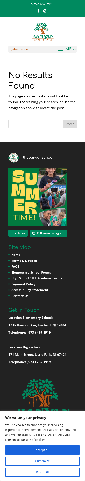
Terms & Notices (24, 261)
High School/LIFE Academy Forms (36, 278)
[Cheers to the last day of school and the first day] (37, 197)
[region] (42, 446)
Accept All (42, 450)
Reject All (42, 472)
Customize (42, 461)
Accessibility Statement (29, 290)
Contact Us (19, 296)
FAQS (15, 266)
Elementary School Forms (31, 272)
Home (15, 255)
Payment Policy (23, 284)
